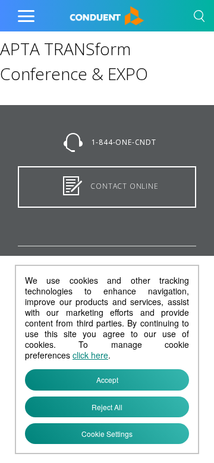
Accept (107, 380)
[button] (199, 18)
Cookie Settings (107, 434)
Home (81, 13)
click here (90, 355)
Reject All (107, 407)
